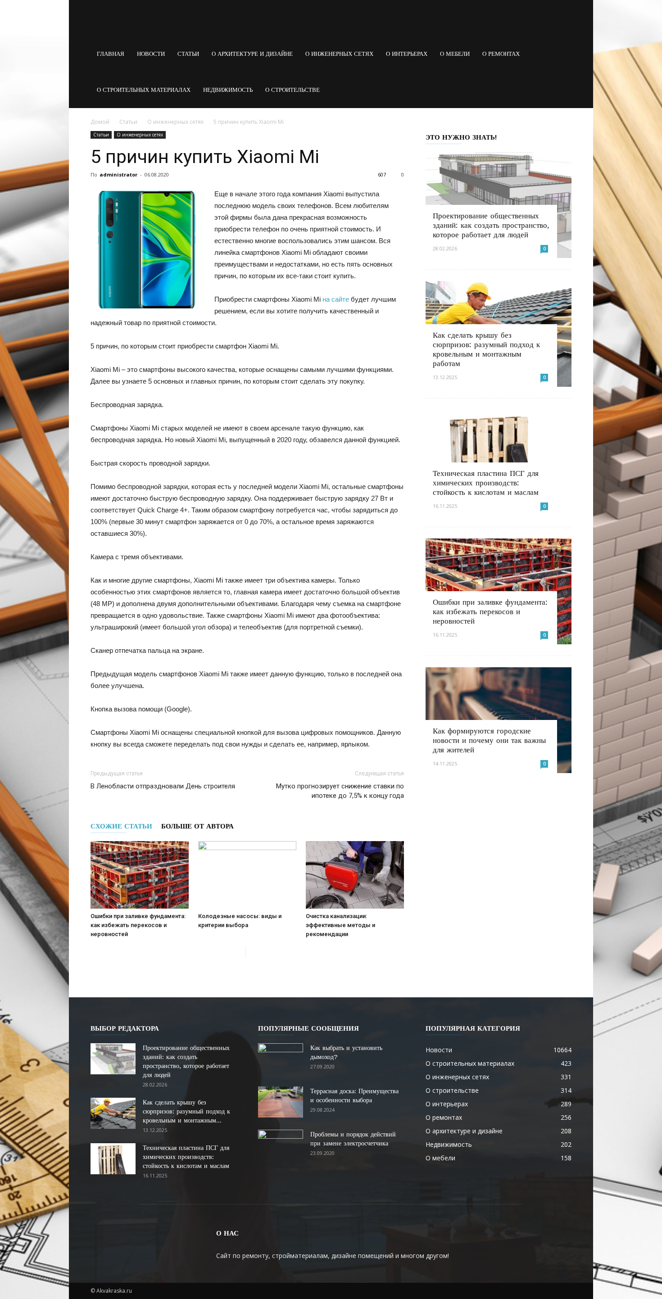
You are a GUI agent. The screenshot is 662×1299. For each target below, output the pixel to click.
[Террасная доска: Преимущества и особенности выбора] (280, 1102)
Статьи (188, 53)
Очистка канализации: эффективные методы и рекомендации (340, 925)
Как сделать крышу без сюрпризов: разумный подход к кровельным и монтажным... (186, 1111)
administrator (118, 174)
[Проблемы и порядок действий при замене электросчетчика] (280, 1145)
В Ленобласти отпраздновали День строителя (163, 786)
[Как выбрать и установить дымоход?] (280, 1059)
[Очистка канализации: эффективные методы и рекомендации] (355, 875)
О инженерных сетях (339, 53)
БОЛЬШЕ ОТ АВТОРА (197, 826)
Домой (100, 122)
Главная (110, 53)
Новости (151, 53)
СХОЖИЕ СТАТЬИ (121, 826)
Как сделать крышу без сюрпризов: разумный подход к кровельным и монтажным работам (486, 349)
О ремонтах (501, 53)
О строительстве (292, 89)
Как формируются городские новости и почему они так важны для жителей (489, 740)
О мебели (455, 53)
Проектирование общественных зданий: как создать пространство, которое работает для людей (491, 225)
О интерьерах (406, 53)
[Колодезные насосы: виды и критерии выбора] (247, 875)
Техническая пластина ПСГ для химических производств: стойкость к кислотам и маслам (486, 483)
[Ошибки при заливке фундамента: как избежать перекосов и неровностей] (140, 875)
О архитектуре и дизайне (252, 53)
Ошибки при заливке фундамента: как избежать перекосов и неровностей (138, 925)
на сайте (335, 299)
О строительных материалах (143, 89)
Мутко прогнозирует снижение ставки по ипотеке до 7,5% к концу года (340, 791)
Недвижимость (228, 89)
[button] (560, 54)
